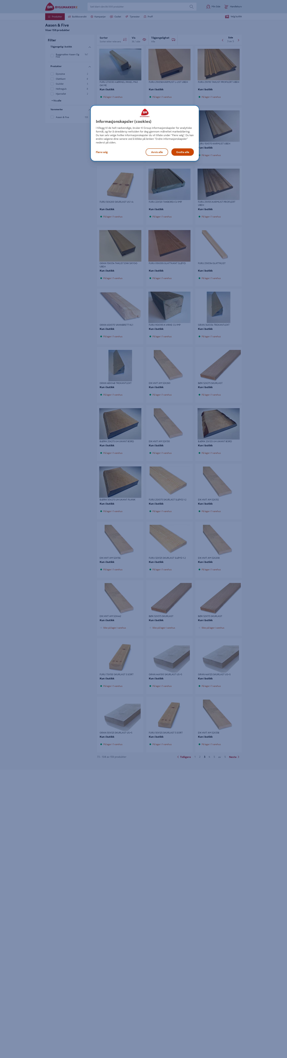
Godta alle (182, 152)
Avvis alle (157, 152)
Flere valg (102, 152)
